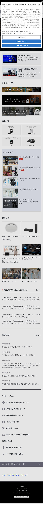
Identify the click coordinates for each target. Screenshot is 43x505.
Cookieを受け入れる (21, 45)
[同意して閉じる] (41, 2)
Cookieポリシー (18, 31)
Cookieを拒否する (21, 41)
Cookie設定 (21, 37)
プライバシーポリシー (22, 33)
